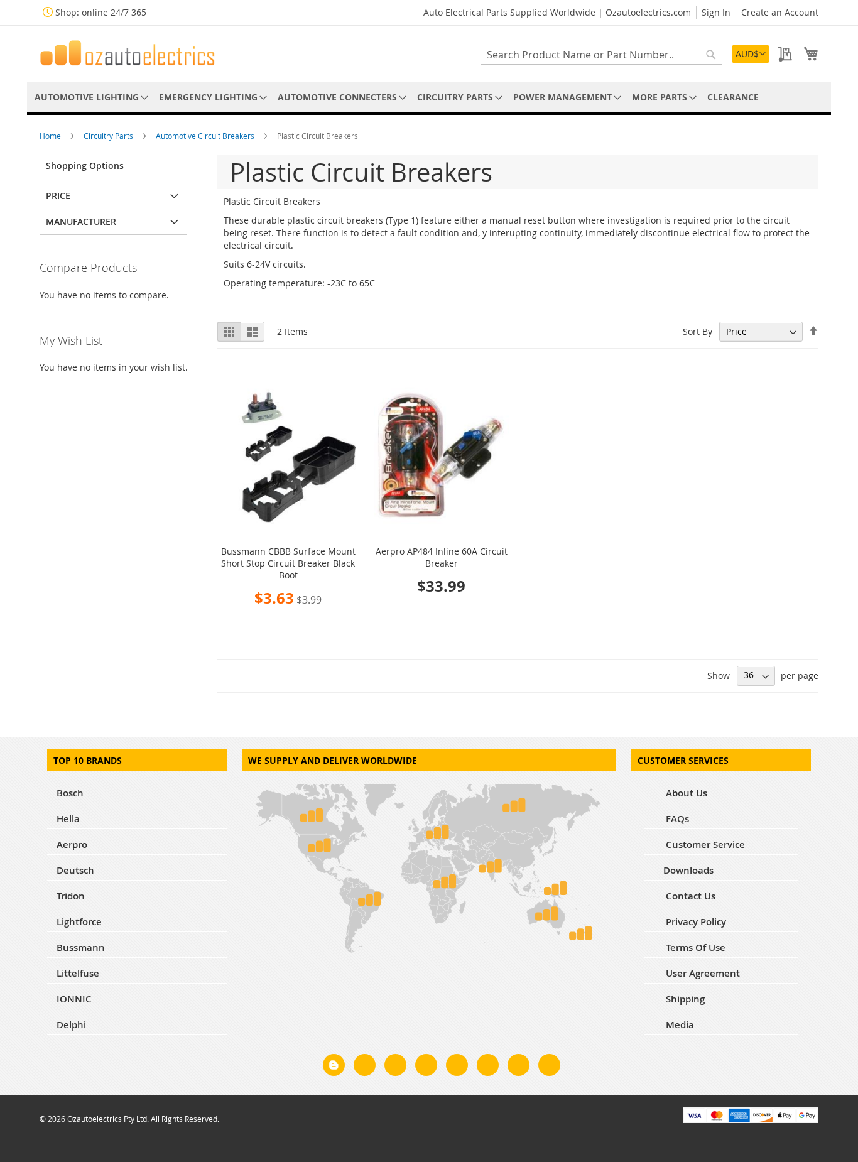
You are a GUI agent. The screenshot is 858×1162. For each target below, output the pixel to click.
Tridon (71, 896)
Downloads (688, 870)
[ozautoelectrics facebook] (365, 1067)
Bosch (70, 793)
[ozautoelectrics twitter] (426, 1067)
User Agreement (701, 973)
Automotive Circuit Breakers (206, 136)
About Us (685, 793)
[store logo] (127, 53)
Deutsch (75, 870)
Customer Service (704, 844)
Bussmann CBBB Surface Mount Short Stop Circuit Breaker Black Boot (288, 563)
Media (678, 1024)
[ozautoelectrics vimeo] (549, 1067)
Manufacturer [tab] (81, 221)
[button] (750, 54)
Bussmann (81, 947)
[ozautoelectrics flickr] (488, 1067)
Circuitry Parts (109, 136)
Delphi (71, 1024)
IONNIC (74, 999)
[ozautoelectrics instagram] (395, 1067)
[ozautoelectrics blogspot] (334, 1065)
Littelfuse (78, 973)
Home (51, 136)
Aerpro (72, 844)
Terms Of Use (694, 947)
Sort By (697, 331)
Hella (68, 818)
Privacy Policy (694, 921)
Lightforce (79, 921)
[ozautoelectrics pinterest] (457, 1067)
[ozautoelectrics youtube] (518, 1067)
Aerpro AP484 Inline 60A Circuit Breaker (442, 557)
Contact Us (689, 896)
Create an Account (779, 12)
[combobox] (601, 55)
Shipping (684, 999)
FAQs (676, 818)
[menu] (429, 97)
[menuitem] (89, 97)
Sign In (716, 12)
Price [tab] (58, 196)
